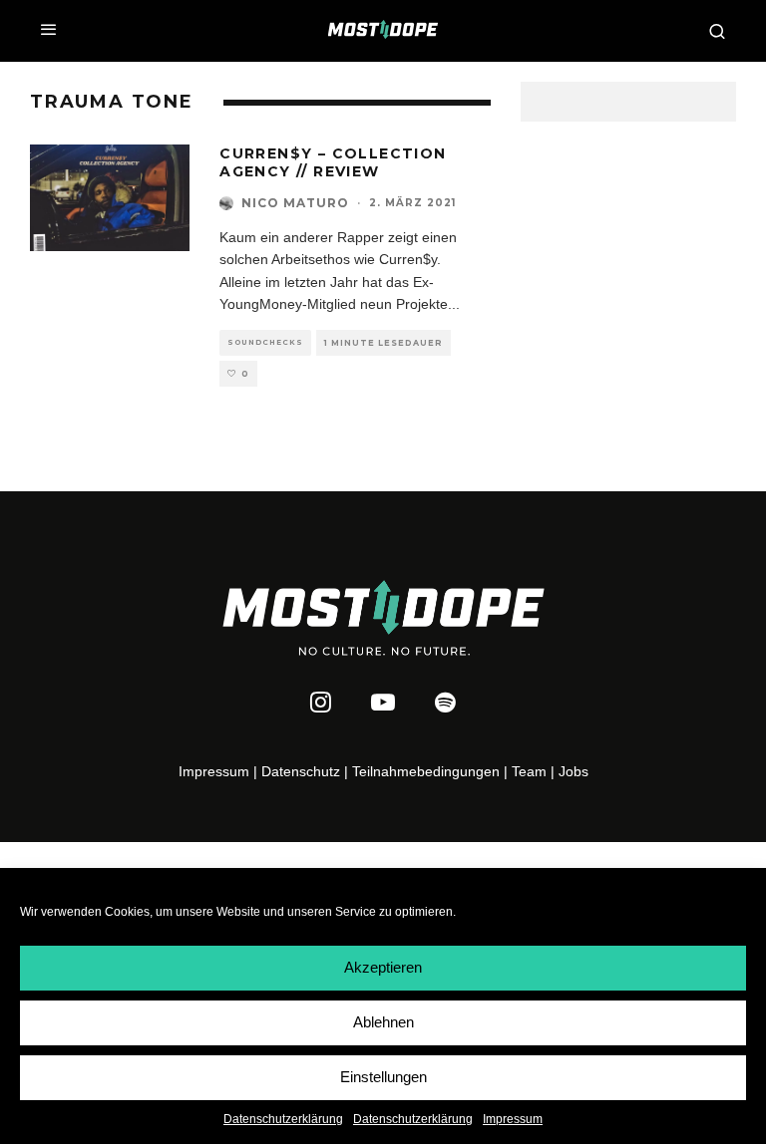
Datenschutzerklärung (283, 1119)
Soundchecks (265, 342)
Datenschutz (300, 771)
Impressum (513, 1119)
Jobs (573, 771)
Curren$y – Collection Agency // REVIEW (332, 162)
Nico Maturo (295, 202)
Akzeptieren (383, 967)
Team (529, 771)
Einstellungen (383, 1076)
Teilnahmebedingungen (426, 771)
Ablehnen (383, 1021)
